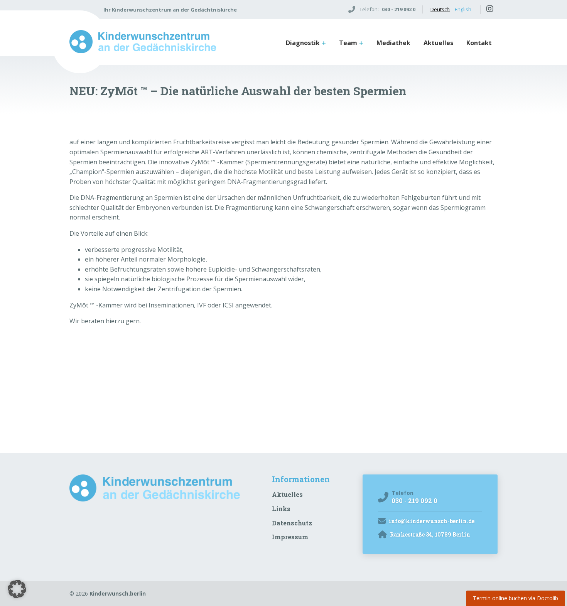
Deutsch (440, 9)
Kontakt (479, 43)
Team (348, 43)
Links (281, 509)
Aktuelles (438, 43)
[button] (17, 589)
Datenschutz (292, 523)
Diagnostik (303, 43)
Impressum (290, 537)
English (463, 9)
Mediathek (393, 43)
